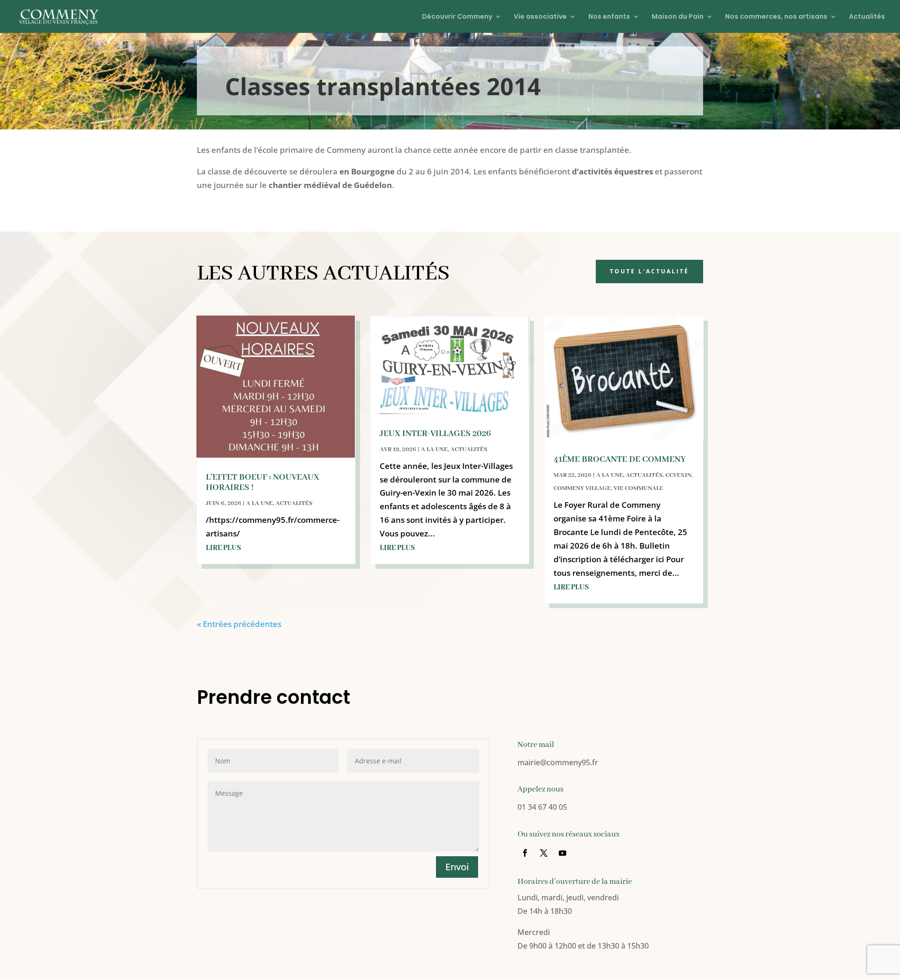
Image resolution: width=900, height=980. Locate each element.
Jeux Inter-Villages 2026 (435, 433)
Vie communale (638, 488)
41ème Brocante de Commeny (620, 459)
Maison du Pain (678, 17)
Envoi (457, 866)
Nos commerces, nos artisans (776, 17)
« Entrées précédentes (239, 623)
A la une (259, 503)
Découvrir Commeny (457, 17)
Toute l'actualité (649, 271)
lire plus (223, 548)
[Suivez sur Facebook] (525, 852)
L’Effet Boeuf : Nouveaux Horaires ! (262, 482)
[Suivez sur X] (543, 852)
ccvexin (678, 475)
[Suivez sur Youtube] (562, 852)
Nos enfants (609, 17)
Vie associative (540, 17)
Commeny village (582, 488)
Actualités (867, 17)
